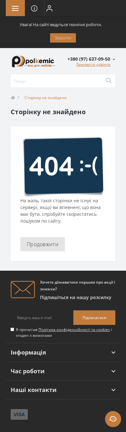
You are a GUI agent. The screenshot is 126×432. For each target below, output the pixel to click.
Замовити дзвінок (93, 64)
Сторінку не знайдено (46, 97)
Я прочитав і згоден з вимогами (64, 332)
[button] (49, 8)
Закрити (63, 38)
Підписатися (94, 317)
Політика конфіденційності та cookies (74, 329)
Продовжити (42, 244)
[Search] (108, 81)
